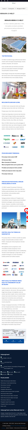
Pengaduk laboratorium (6, 389)
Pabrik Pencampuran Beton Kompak (9, 397)
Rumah (4, 8)
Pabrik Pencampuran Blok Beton (8, 380)
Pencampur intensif (5, 387)
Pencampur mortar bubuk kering (8, 383)
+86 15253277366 (8, 362)
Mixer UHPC (3, 406)
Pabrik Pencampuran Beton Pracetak (9, 395)
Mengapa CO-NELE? (21, 8)
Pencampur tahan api (6, 399)
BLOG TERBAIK (9, 428)
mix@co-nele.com (7, 358)
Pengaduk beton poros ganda (8, 404)
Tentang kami (11, 8)
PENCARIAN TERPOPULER (20, 428)
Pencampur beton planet (6, 393)
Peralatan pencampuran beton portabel (10, 391)
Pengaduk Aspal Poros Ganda (7, 402)
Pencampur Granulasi (6, 385)
